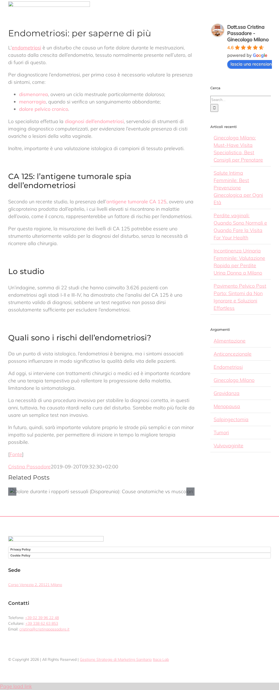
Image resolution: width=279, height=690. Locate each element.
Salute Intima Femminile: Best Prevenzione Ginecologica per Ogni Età (238, 188)
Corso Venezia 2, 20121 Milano (35, 584)
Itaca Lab (161, 659)
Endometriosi (228, 367)
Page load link (16, 686)
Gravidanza (226, 393)
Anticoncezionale (232, 354)
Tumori (221, 432)
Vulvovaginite (228, 445)
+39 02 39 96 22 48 (42, 617)
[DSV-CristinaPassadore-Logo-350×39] (49, 4)
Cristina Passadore (29, 466)
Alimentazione (229, 341)
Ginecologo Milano (234, 380)
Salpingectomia (231, 419)
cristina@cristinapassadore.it (44, 629)
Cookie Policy (20, 555)
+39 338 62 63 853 (41, 623)
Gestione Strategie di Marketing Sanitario (116, 659)
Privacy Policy (20, 549)
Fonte (16, 454)
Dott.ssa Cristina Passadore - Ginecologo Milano (248, 33)
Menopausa (227, 406)
